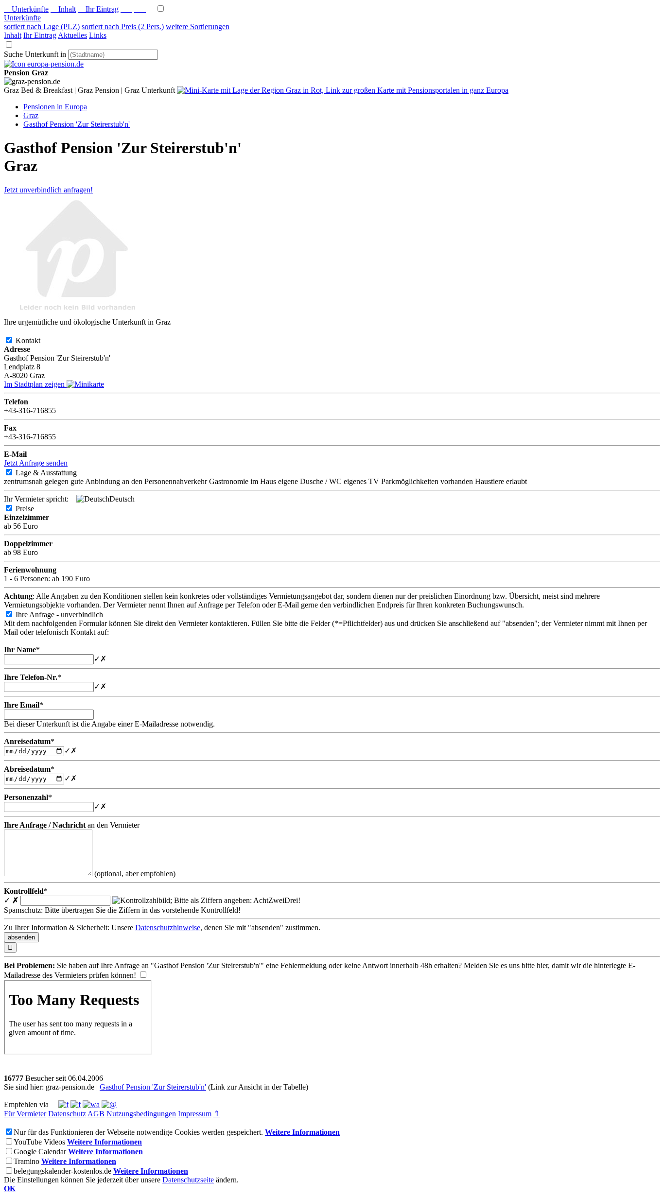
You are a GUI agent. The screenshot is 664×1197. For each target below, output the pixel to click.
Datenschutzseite (188, 1180)
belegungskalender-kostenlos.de (62, 1171)
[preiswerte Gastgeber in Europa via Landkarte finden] (342, 90)
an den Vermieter (72, 825)
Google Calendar (40, 1151)
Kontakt (36, 340)
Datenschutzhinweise (167, 927)
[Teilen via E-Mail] (109, 1104)
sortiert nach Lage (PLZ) (42, 26)
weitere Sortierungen (197, 26)
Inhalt (63, 9)
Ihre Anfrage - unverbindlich (67, 614)
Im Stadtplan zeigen (35, 384)
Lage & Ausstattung (54, 472)
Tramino (26, 1161)
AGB (96, 1114)
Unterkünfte (26, 9)
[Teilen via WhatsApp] (91, 1104)
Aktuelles (72, 35)
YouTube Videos (39, 1142)
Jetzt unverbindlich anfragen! (48, 190)
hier (542, 965)
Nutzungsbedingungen (141, 1114)
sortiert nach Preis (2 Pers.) (123, 26)
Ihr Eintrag (98, 9)
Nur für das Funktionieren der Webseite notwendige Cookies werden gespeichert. (138, 1132)
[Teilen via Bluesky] (75, 1104)
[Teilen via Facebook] (63, 1104)
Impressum (194, 1114)
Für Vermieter (25, 1114)
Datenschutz (67, 1114)
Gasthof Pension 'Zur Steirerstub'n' (153, 1087)
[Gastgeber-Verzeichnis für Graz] (44, 64)
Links (97, 35)
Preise (33, 508)
